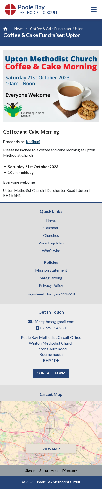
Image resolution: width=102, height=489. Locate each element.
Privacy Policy (51, 285)
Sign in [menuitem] (30, 470)
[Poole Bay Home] (10, 9)
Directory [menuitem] (69, 470)
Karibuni (33, 142)
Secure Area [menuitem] (48, 470)
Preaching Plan (51, 243)
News (18, 29)
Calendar (51, 228)
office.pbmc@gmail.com (53, 321)
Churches (51, 236)
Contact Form (51, 373)
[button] (94, 9)
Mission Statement (51, 270)
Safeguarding (51, 278)
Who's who (51, 251)
